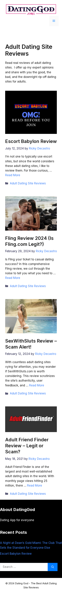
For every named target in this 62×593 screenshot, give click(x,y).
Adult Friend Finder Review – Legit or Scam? (27, 446)
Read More (12, 175)
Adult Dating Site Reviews (28, 183)
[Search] (53, 567)
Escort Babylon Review (31, 141)
